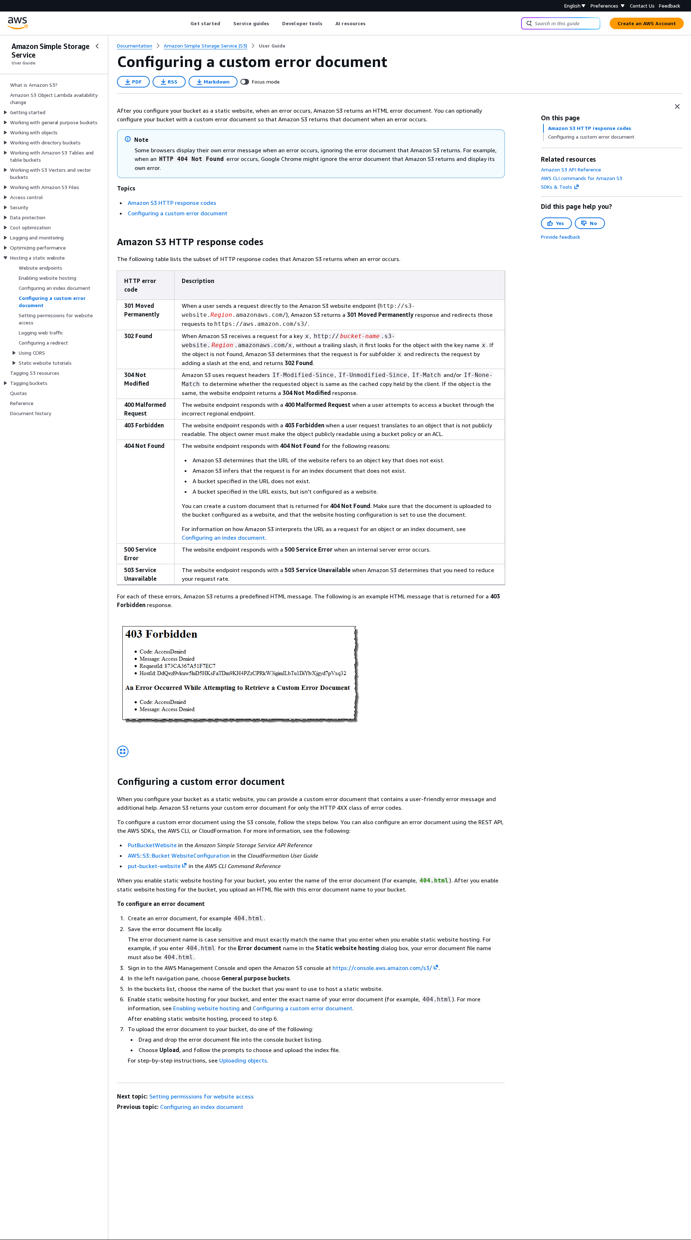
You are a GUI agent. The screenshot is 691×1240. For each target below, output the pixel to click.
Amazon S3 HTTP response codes (172, 202)
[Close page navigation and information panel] (677, 106)
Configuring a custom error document (177, 213)
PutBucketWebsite (152, 845)
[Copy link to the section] (111, 242)
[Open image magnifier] (122, 751)
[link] (272, 45)
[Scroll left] (185, 23)
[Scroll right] (371, 23)
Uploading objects (243, 1060)
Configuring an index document (223, 537)
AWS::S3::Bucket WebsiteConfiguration (179, 855)
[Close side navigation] (97, 46)
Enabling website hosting (206, 1008)
